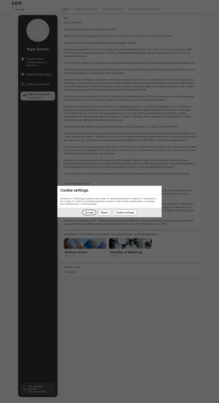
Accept (89, 212)
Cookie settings (125, 212)
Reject (104, 212)
